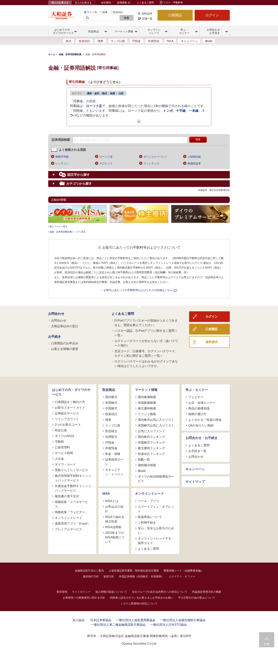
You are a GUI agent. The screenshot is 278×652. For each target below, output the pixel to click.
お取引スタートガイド (70, 407)
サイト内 (92, 12)
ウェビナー (195, 397)
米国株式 (111, 402)
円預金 (136, 41)
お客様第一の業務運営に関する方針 (84, 597)
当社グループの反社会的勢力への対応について (159, 591)
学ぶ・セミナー (197, 390)
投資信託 (118, 12)
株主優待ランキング (151, 448)
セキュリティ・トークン (114, 472)
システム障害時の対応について (139, 603)
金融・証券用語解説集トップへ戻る (67, 231)
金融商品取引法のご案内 (89, 570)
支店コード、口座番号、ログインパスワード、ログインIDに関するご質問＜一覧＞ (146, 353)
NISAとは (111, 501)
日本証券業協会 (100, 620)
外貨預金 (153, 41)
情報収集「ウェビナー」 (71, 512)
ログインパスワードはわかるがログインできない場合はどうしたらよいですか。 (146, 364)
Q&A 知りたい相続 (201, 425)
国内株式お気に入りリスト (156, 419)
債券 (100, 41)
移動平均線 (62, 156)
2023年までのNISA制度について (114, 537)
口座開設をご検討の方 (70, 402)
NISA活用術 (113, 527)
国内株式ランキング (151, 436)
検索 (126, 17)
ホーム (51, 54)
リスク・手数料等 (173, 2)
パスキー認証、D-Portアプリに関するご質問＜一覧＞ (146, 333)
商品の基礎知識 (199, 408)
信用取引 (111, 436)
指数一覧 (144, 459)
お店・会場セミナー (202, 402)
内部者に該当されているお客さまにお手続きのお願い (141, 597)
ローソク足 (94, 106)
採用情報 (122, 2)
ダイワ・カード (65, 464)
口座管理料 (62, 447)
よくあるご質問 (145, 2)
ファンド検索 (147, 414)
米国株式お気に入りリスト (156, 425)
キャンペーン (189, 41)
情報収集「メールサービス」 (71, 504)
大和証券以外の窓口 (64, 326)
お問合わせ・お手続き (202, 438)
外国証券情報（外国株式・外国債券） (141, 576)
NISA (170, 41)
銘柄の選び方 (197, 414)
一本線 (194, 110)
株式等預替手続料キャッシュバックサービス (73, 478)
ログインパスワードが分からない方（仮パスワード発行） (146, 343)
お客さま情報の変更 (64, 349)
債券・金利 (93, 93)
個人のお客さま (60, 2)
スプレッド (106, 163)
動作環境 (62, 591)
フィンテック (151, 163)
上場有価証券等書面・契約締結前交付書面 (134, 570)
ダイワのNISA (64, 436)
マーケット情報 (146, 390)
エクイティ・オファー (182, 576)
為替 (112, 93)
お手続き (54, 336)
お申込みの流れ (114, 509)
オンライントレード (68, 517)
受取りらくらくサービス (71, 470)
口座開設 (175, 15)
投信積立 (111, 431)
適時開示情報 (147, 465)
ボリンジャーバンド (155, 156)
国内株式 (111, 397)
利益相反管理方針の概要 (206, 591)
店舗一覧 (147, 18)
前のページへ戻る (58, 226)
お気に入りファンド (151, 431)
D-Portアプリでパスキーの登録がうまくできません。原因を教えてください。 (146, 323)
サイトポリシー (81, 591)
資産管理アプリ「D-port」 (72, 523)
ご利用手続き (147, 522)
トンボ (168, 110)
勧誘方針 (109, 576)
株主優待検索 (147, 408)
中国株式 (111, 408)
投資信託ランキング (151, 453)
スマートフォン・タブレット (156, 509)
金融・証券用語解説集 (70, 54)
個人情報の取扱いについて (111, 591)
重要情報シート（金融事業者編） (183, 570)
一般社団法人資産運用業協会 (135, 620)
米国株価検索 (147, 402)
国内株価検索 (147, 397)
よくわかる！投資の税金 (205, 419)
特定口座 (61, 430)
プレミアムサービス (68, 529)
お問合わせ (56, 313)
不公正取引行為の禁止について (196, 597)
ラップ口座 (118, 41)
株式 (68, 41)
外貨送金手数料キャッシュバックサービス (73, 488)
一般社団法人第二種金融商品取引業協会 (118, 624)
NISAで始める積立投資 (114, 519)
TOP (267, 644)
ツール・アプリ (148, 501)
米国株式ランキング (151, 442)
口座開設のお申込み (64, 343)
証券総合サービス (67, 413)
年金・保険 (112, 453)
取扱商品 (108, 390)
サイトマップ (195, 481)
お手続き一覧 (197, 451)
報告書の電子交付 (67, 496)
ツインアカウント (67, 419)
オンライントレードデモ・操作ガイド (156, 541)
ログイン (212, 15)
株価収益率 (194, 163)
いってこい (62, 163)
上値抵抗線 (194, 156)
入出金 (59, 458)
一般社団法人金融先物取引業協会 (183, 620)
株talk (208, 41)
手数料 (59, 441)
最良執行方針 (91, 576)
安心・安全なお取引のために (156, 530)
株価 (105, 12)
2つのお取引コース (68, 424)
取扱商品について (150, 516)
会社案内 (106, 2)
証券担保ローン (114, 462)
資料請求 (147, 13)
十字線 (181, 110)
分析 (121, 93)
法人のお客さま (83, 2)
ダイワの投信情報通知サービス (156, 479)
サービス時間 (64, 453)
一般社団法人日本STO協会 (168, 624)
